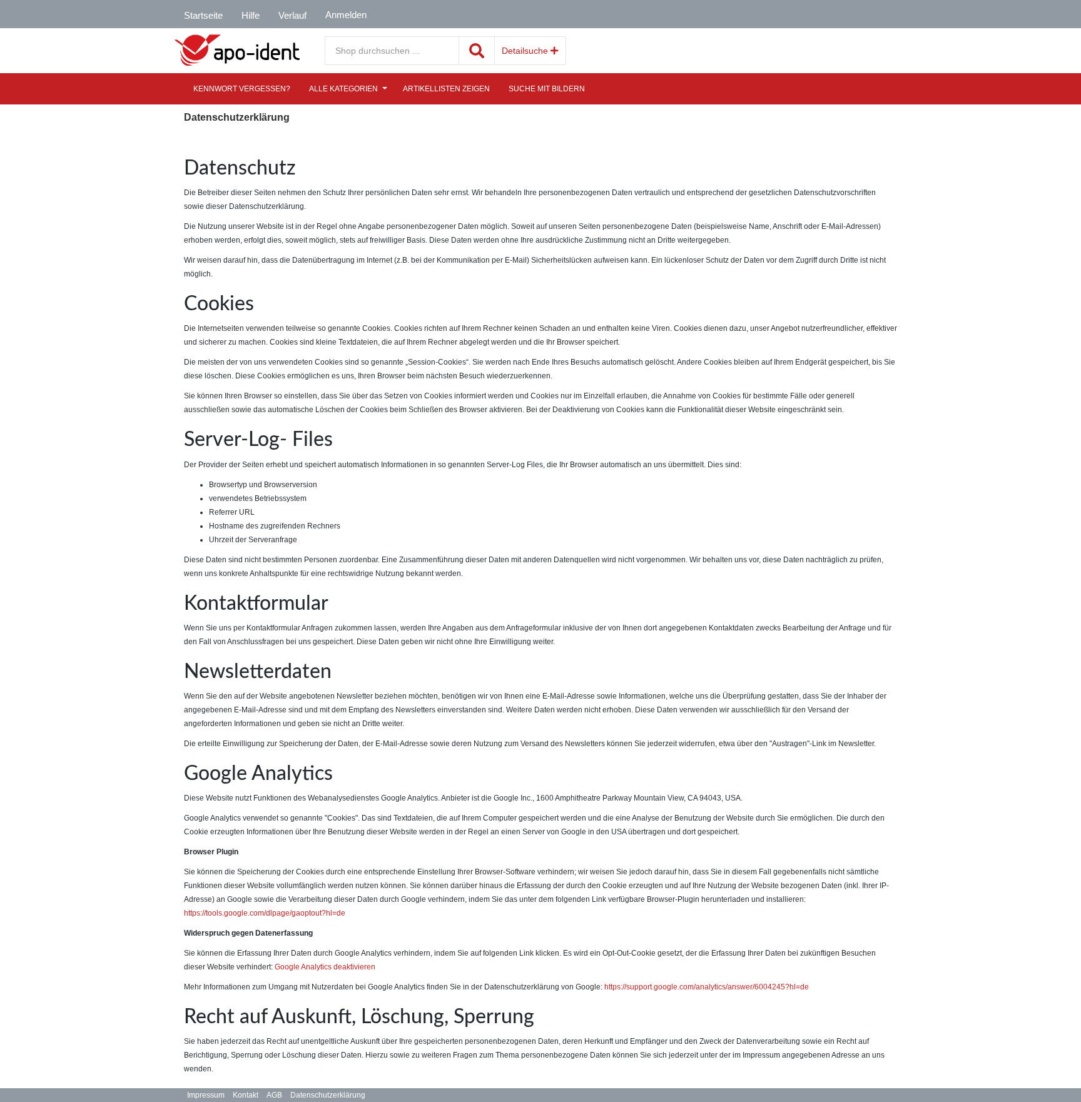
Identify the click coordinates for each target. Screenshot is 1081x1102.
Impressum (206, 1095)
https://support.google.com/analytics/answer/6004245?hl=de (706, 987)
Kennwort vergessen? (241, 88)
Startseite (203, 15)
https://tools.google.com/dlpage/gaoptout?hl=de (264, 913)
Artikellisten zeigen (446, 88)
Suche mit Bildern (547, 88)
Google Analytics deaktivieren (325, 967)
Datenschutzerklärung (327, 1095)
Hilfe (250, 15)
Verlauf (292, 15)
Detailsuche (526, 51)
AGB (274, 1095)
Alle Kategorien (343, 88)
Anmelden (346, 14)
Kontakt (245, 1095)
